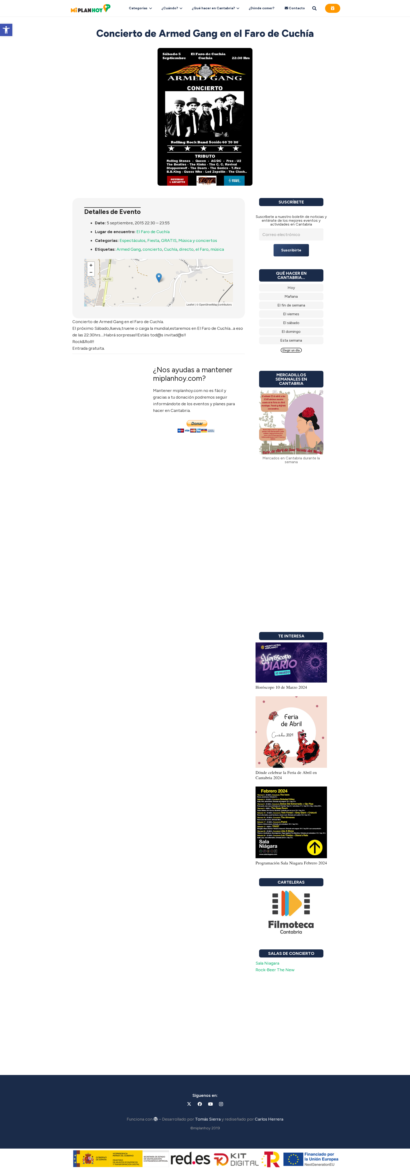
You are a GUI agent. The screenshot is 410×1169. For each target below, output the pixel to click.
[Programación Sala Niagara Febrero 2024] (291, 790)
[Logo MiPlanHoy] (90, 8)
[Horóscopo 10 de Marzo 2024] (291, 646)
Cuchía (170, 249)
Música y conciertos (197, 240)
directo (186, 249)
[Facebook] (199, 1104)
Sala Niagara (267, 963)
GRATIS (169, 240)
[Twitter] (189, 1104)
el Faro (202, 249)
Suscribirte (291, 250)
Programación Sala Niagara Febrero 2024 (291, 863)
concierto (152, 249)
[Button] (332, 8)
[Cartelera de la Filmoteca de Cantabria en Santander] (291, 913)
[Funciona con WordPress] (156, 1119)
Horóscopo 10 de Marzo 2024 (281, 687)
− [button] (91, 272)
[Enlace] (291, 288)
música (217, 249)
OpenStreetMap (208, 304)
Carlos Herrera (269, 1119)
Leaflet (190, 304)
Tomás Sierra (208, 1119)
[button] (6, 30)
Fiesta (153, 240)
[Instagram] (221, 1104)
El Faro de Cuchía (153, 231)
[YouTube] (210, 1104)
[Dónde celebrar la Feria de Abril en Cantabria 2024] (291, 699)
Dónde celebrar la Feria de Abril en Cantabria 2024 (286, 774)
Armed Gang (128, 249)
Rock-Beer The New (275, 969)
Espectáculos (132, 240)
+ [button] (91, 265)
